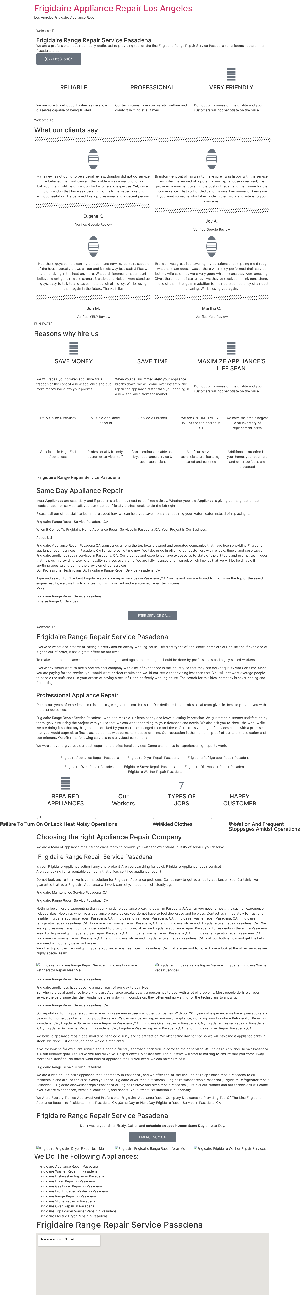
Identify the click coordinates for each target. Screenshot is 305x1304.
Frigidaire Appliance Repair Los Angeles (113, 8)
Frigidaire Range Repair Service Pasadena (102, 637)
